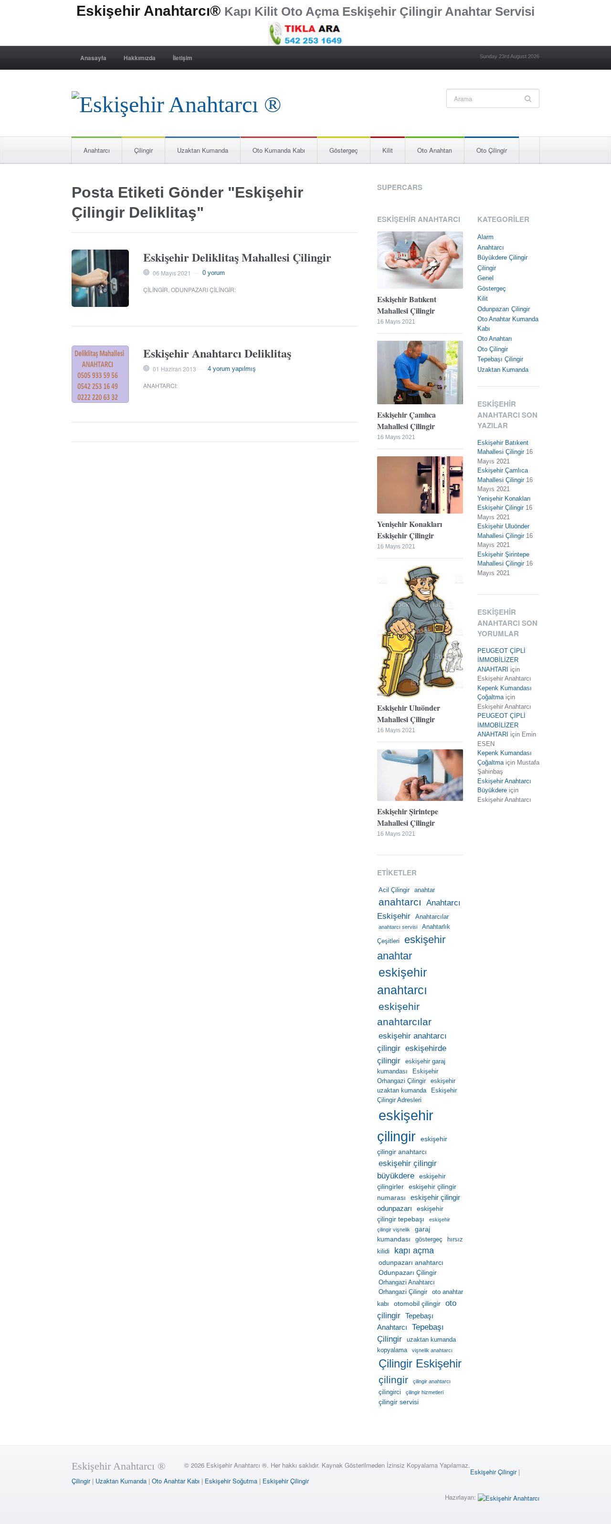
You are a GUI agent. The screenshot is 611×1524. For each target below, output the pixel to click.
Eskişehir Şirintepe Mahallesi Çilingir (407, 817)
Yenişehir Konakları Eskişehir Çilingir (409, 529)
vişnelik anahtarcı (432, 1350)
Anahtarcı (97, 150)
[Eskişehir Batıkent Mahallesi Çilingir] (420, 261)
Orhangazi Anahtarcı (407, 1282)
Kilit (387, 150)
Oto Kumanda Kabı (279, 150)
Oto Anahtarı (434, 150)
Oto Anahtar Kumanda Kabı (507, 323)
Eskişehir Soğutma (231, 1480)
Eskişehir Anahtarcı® (148, 11)
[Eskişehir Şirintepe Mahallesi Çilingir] (420, 776)
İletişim (182, 57)
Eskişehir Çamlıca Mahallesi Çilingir (406, 420)
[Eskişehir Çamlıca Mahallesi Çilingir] (420, 373)
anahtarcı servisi (398, 927)
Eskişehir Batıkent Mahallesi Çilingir (406, 305)
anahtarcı (400, 902)
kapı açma (414, 1250)
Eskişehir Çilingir (493, 1471)
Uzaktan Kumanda (202, 150)
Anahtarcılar (432, 917)
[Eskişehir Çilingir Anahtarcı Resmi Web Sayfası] (176, 102)
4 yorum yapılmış (232, 368)
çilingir (393, 1380)
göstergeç (428, 1239)
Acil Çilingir (394, 890)
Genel (485, 278)
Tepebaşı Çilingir (500, 359)
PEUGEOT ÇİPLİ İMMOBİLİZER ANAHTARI (501, 660)
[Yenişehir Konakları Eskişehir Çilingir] (420, 485)
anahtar (424, 890)
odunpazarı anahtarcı (411, 1262)
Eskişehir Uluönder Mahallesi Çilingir (408, 713)
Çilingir (143, 150)
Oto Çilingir (491, 150)
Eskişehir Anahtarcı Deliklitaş (217, 353)
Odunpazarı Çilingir (202, 289)
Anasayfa (93, 57)
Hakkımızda (140, 57)
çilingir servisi (399, 1402)
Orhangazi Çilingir (403, 1292)
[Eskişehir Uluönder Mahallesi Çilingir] (420, 632)
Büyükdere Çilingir (502, 257)
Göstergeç (343, 150)
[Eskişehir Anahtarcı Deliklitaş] (100, 374)
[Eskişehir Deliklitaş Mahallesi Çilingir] (100, 278)
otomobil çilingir (417, 1303)
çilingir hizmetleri (424, 1392)
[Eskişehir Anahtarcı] (508, 1497)
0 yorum (213, 272)
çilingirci (390, 1392)
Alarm (485, 237)
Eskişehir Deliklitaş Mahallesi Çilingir (237, 257)
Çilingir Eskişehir (420, 1363)
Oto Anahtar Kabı (176, 1480)
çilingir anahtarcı (432, 1381)
